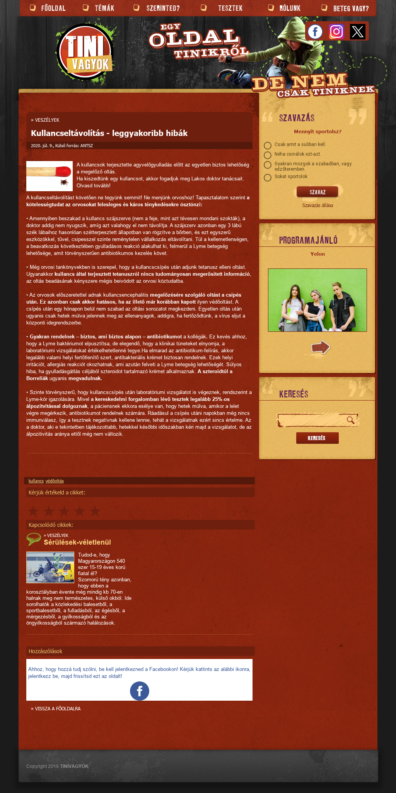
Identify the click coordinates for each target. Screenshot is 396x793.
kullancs (36, 480)
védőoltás (55, 480)
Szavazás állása (317, 205)
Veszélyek (47, 120)
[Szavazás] (317, 192)
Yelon (318, 254)
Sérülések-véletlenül (77, 542)
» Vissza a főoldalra (55, 708)
